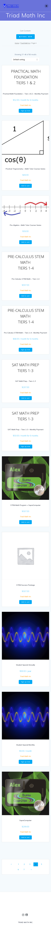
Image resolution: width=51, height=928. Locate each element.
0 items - (26, 36)
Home (17, 43)
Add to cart (25, 186)
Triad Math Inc (25, 43)
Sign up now (25, 111)
